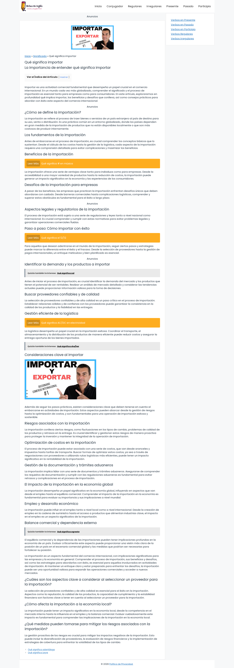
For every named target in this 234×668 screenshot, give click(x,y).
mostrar (64, 77)
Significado (40, 56)
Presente (172, 6)
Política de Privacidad (121, 664)
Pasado (188, 6)
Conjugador (115, 6)
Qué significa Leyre (38, 652)
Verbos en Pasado (182, 24)
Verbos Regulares (182, 34)
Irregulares (153, 6)
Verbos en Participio (183, 29)
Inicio (98, 6)
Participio (204, 6)
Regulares (135, 6)
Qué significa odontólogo (41, 649)
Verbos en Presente (183, 20)
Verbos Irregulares (182, 38)
